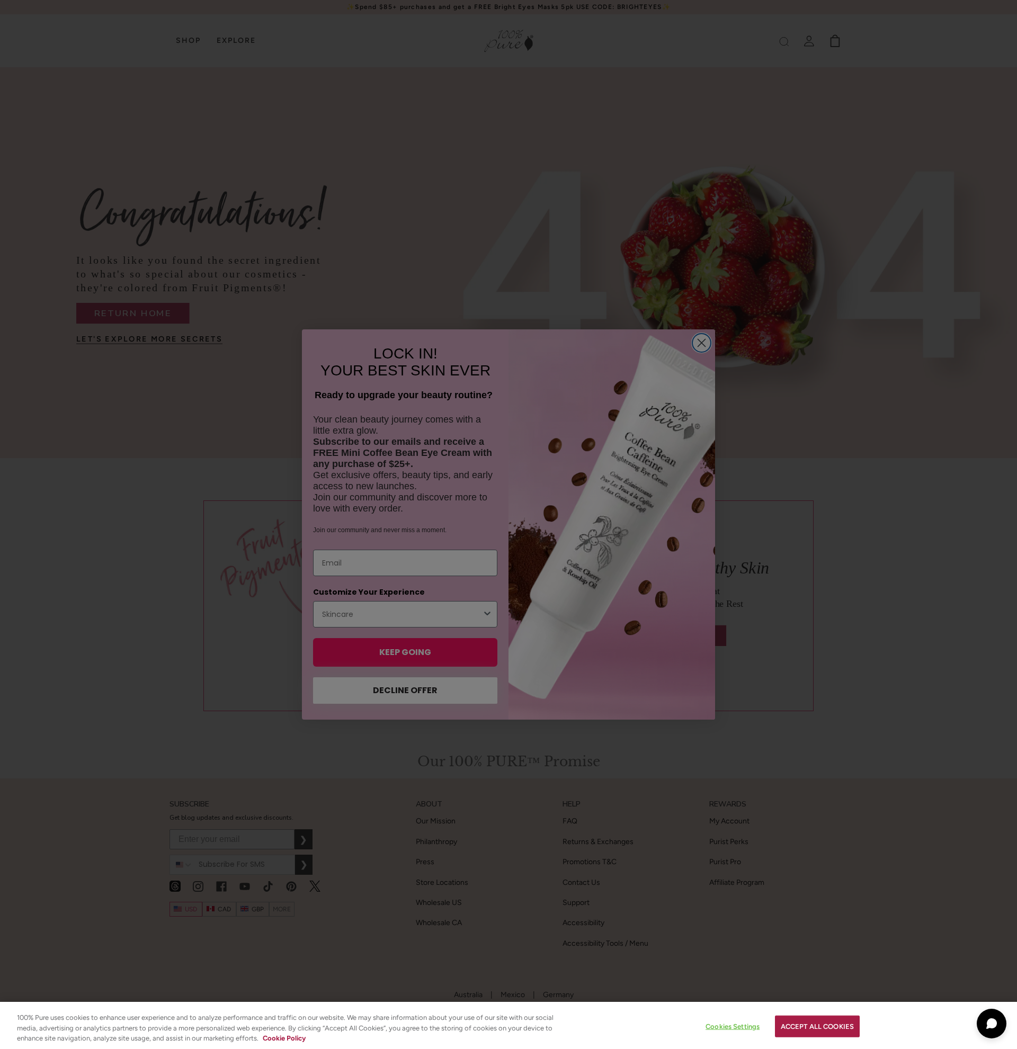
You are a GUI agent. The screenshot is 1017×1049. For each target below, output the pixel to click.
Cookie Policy (284, 1038)
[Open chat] (991, 1023)
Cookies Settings (733, 1026)
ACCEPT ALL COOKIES (817, 1026)
